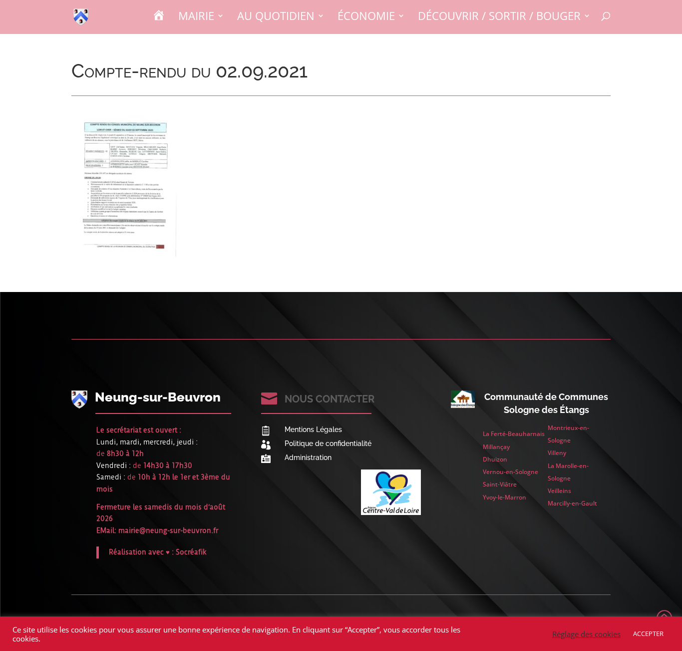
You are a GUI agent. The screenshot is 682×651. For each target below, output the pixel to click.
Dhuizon (495, 459)
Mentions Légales (313, 430)
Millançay (496, 446)
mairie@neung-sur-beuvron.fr (168, 530)
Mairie (196, 17)
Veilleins (559, 490)
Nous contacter (329, 399)
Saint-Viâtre (500, 484)
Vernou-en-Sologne (510, 472)
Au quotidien (276, 17)
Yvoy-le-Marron (504, 497)
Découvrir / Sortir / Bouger (499, 17)
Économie (366, 17)
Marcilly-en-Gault (572, 503)
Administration (308, 458)
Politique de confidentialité (328, 444)
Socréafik (191, 552)
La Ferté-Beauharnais (514, 434)
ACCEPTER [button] (648, 633)
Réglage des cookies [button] (586, 634)
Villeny (557, 452)
